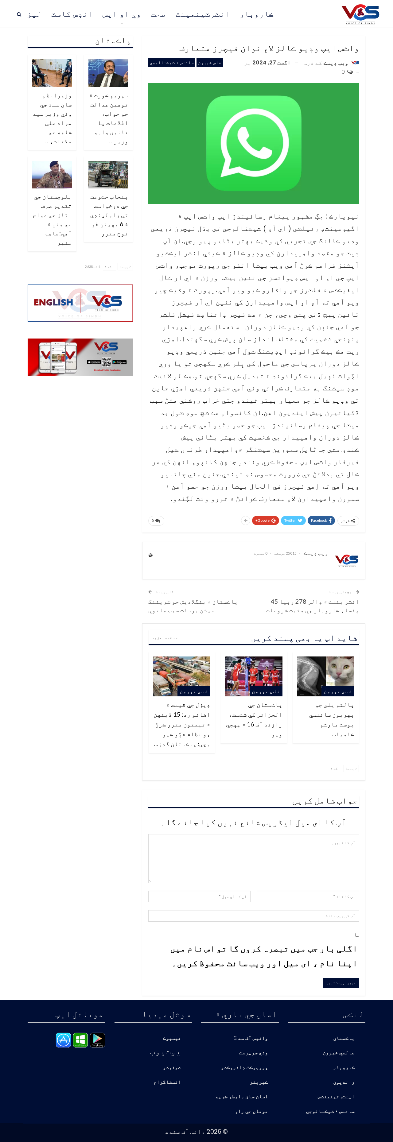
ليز (34, 13)
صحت (158, 13)
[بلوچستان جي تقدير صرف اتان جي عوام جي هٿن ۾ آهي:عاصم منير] (52, 175)
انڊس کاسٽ (72, 13)
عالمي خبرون (339, 1052)
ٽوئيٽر (172, 1067)
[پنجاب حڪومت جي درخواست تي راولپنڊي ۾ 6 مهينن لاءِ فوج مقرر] (108, 175)
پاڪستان (344, 1038)
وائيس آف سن (253, 1038)
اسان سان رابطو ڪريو (241, 1096)
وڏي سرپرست (253, 1052)
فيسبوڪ (172, 1038)
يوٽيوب (165, 1051)
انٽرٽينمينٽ (203, 13)
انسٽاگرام (167, 1082)
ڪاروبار (256, 13)
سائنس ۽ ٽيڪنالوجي (172, 62)
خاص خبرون (209, 62)
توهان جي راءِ (251, 1111)
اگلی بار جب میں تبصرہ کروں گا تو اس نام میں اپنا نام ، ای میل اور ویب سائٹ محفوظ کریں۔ (264, 955)
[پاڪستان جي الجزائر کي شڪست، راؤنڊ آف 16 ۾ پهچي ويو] (253, 676)
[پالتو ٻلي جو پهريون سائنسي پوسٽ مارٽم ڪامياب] (325, 676)
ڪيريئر (259, 1082)
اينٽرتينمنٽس (336, 1096)
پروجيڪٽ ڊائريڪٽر (244, 1067)
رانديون (344, 1082)
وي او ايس (122, 13)
